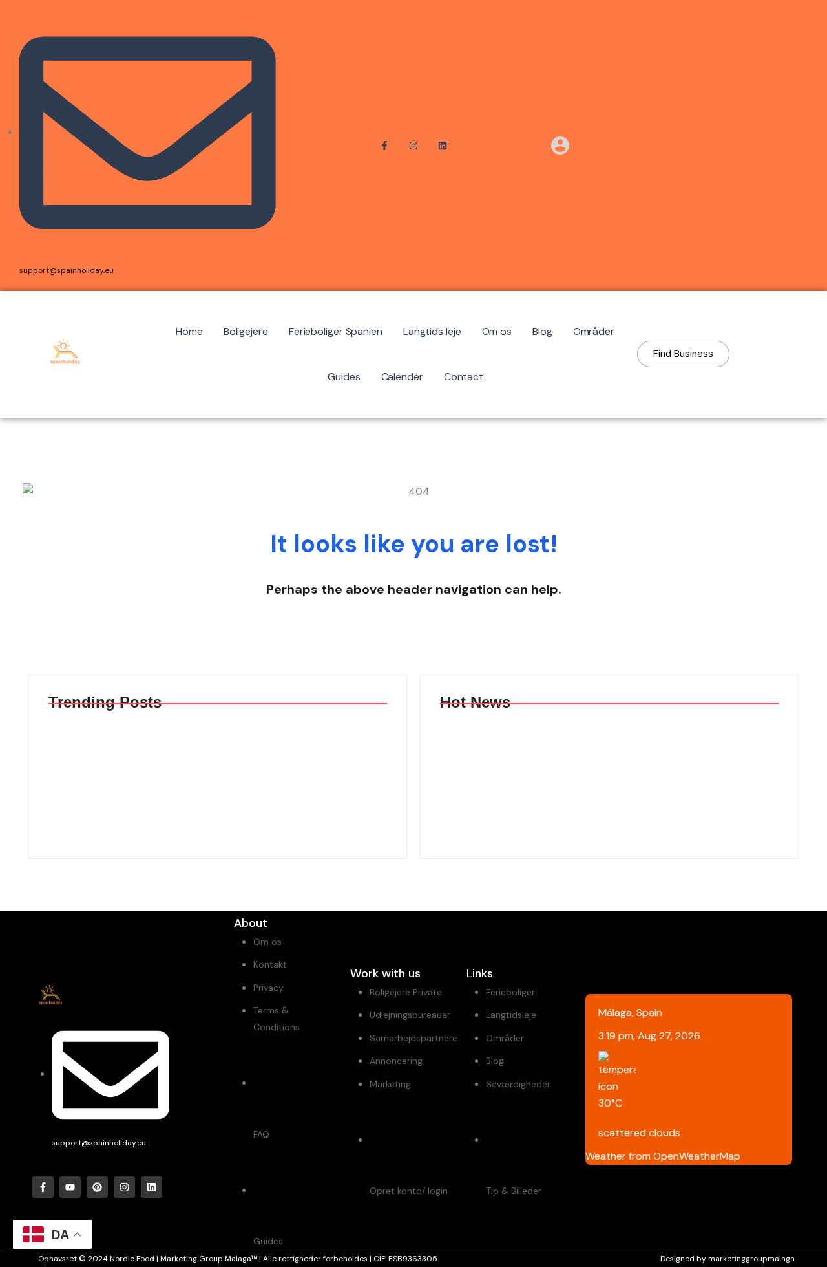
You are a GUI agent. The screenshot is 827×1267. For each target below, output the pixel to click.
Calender (402, 377)
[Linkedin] (151, 1187)
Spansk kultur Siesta (691, 774)
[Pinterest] (97, 1187)
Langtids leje (432, 331)
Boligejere (246, 331)
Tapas (254, 774)
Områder (593, 331)
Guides (344, 377)
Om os (497, 331)
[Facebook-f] (43, 1187)
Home (189, 331)
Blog (542, 331)
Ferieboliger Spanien (335, 331)
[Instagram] (124, 1187)
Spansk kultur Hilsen (517, 774)
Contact (463, 377)
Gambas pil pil (106, 774)
